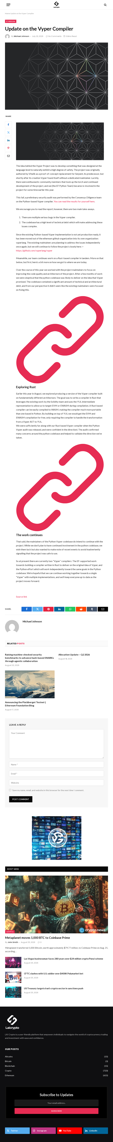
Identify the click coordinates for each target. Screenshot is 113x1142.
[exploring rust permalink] (60, 382)
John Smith (13, 942)
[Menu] (8, 4)
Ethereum (10, 21)
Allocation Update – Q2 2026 (74, 654)
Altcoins (9, 1056)
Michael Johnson (21, 36)
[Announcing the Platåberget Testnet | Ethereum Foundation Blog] (30, 684)
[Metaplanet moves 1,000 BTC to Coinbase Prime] (56, 904)
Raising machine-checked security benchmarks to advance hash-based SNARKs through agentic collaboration (29, 657)
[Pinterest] (8, 148)
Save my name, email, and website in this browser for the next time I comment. (48, 790)
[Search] (105, 4)
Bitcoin (8, 1061)
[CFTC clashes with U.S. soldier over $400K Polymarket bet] (13, 977)
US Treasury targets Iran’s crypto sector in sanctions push (53, 988)
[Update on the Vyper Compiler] (56, 76)
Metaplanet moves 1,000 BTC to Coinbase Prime (37, 937)
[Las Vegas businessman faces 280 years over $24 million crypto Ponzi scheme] (13, 962)
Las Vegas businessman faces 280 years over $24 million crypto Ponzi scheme (63, 958)
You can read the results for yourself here (74, 201)
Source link (21, 596)
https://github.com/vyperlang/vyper (34, 250)
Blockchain (10, 1066)
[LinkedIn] (8, 140)
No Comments (55, 36)
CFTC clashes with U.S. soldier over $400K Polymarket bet (53, 973)
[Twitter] (8, 132)
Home (7, 13)
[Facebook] (8, 124)
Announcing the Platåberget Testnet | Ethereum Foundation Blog (25, 704)
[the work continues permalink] (60, 530)
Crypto (10, 932)
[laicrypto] (56, 5)
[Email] (8, 155)
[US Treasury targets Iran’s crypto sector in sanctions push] (13, 992)
